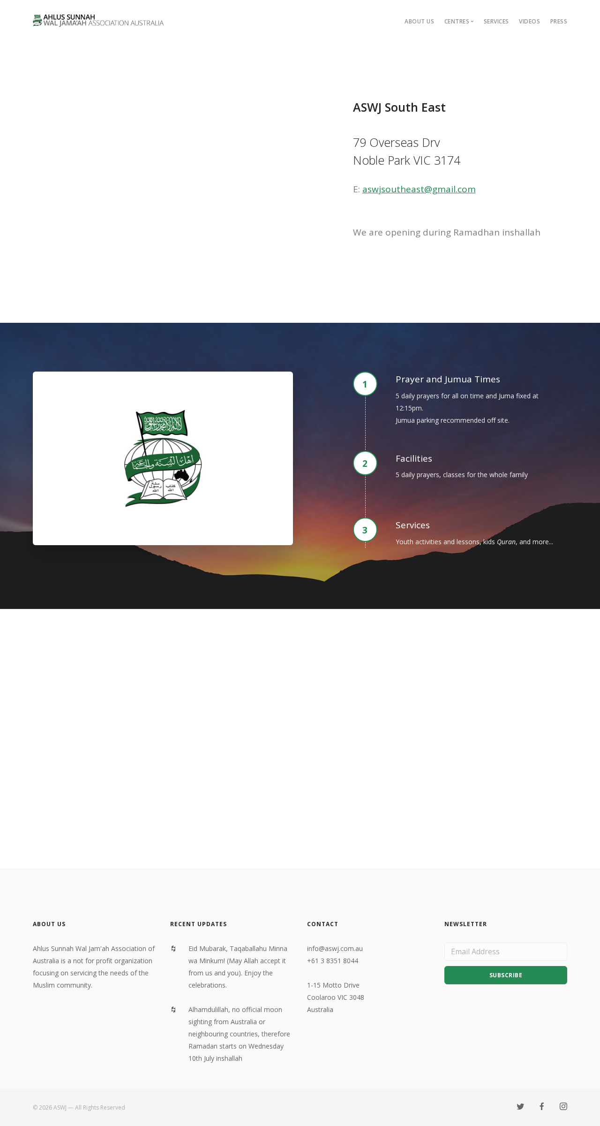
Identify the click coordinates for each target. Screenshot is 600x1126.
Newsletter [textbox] (465, 924)
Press (559, 21)
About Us (419, 21)
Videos (529, 21)
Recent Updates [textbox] (198, 924)
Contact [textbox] (322, 924)
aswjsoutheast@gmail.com (419, 189)
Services (496, 21)
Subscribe (506, 975)
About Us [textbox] (49, 924)
